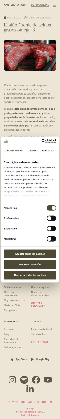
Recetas (8, 329)
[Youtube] (48, 380)
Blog (6, 334)
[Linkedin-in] (30, 389)
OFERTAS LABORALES (38, 305)
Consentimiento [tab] (13, 150)
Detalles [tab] (32, 150)
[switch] (51, 218)
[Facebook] (36, 380)
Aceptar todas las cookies (30, 253)
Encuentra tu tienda (42, 329)
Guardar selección (30, 264)
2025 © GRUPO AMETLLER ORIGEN (30, 402)
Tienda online (38, 334)
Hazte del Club (12, 305)
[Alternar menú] (54, 5)
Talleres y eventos (14, 347)
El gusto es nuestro (14, 300)
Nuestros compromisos (11, 294)
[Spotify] (24, 380)
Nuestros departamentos (40, 294)
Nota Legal (30, 408)
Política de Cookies (30, 415)
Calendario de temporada (11, 341)
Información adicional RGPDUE (30, 412)
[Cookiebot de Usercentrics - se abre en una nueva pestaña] (42, 141)
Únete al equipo (39, 287)
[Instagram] (12, 380)
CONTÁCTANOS (40, 342)
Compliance (10, 310)
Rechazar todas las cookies (30, 275)
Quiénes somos (12, 287)
